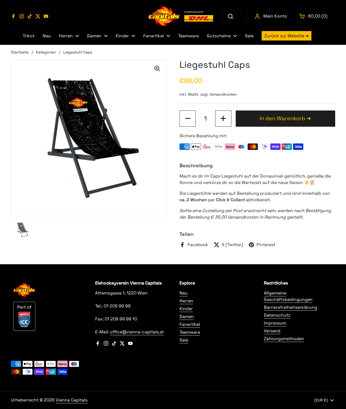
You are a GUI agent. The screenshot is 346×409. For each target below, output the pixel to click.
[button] (314, 16)
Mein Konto (275, 16)
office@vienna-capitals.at (137, 332)
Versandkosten (223, 94)
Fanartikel (189, 324)
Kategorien (46, 52)
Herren (186, 301)
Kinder (186, 308)
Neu (183, 293)
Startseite (20, 52)
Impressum (275, 323)
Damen (186, 316)
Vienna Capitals (71, 400)
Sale (183, 340)
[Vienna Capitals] (181, 16)
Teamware (189, 332)
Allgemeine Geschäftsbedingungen (288, 296)
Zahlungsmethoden (284, 338)
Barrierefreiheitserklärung (290, 307)
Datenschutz (277, 315)
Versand (272, 331)
